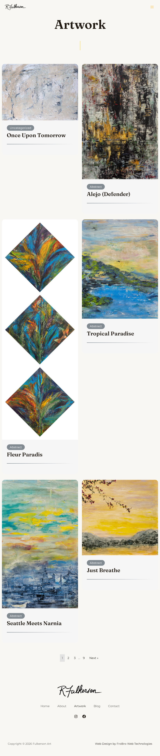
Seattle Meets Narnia (34, 623)
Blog (97, 706)
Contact (114, 706)
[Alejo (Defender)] (120, 121)
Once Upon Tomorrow (36, 135)
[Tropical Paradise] (120, 269)
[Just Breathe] (120, 517)
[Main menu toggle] (152, 7)
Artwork (80, 706)
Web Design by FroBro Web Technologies (123, 743)
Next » (93, 658)
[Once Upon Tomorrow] (40, 92)
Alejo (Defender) (108, 194)
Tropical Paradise (110, 333)
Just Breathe (103, 570)
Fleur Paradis (25, 454)
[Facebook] (84, 716)
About (61, 706)
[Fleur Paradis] (40, 329)
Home (45, 706)
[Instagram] (76, 716)
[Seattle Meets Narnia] (40, 544)
